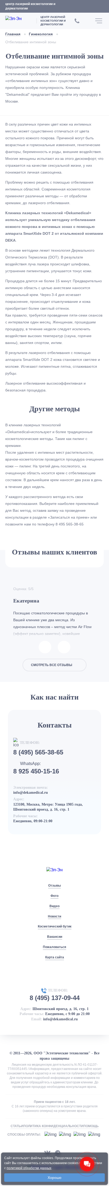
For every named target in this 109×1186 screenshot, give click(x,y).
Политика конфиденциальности (53, 1126)
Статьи (17, 1126)
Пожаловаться (54, 947)
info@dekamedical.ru (30, 793)
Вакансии (54, 937)
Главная (12, 34)
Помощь (91, 1126)
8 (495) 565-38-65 (38, 752)
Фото (54, 896)
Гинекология (41, 34)
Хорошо (54, 1177)
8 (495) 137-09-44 (55, 998)
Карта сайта (54, 957)
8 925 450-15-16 (36, 771)
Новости (54, 916)
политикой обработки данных (29, 1168)
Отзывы (54, 885)
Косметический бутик (54, 926)
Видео (54, 906)
